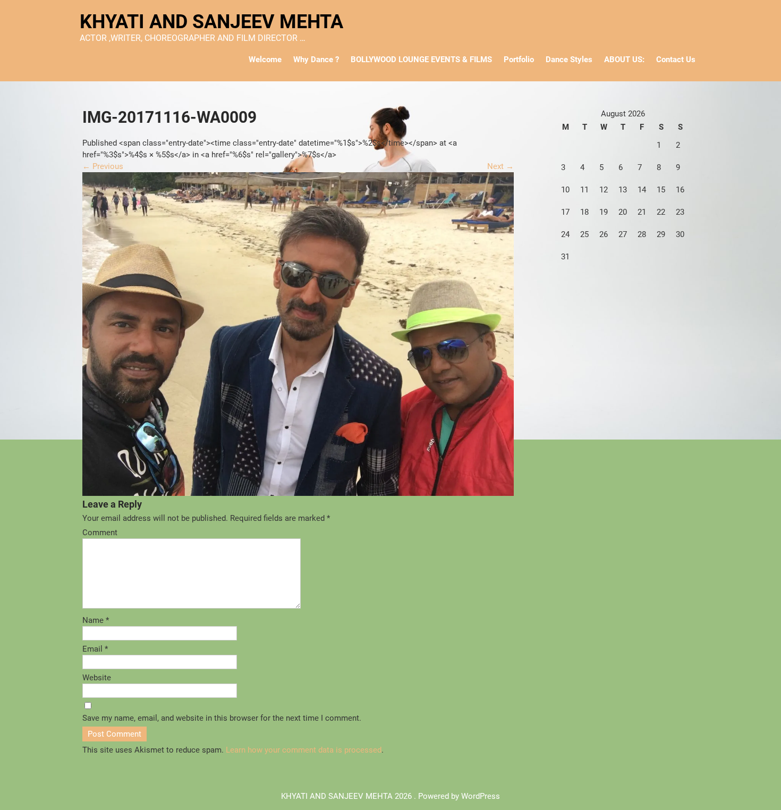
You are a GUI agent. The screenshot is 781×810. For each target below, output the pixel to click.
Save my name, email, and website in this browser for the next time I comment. (221, 718)
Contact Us (675, 59)
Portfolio (519, 59)
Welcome (265, 59)
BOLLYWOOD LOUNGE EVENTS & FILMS (421, 59)
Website (96, 677)
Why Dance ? (316, 59)
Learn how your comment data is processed (303, 750)
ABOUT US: (624, 59)
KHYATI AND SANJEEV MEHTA (211, 22)
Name (95, 620)
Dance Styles (569, 59)
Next (500, 166)
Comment (99, 532)
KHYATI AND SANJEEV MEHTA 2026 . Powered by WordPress (390, 796)
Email (95, 649)
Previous (102, 166)
